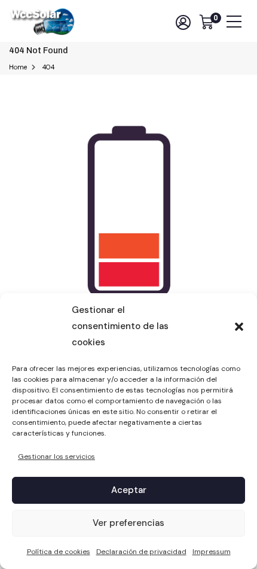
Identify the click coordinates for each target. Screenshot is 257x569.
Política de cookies (58, 551)
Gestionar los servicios (56, 456)
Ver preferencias (128, 523)
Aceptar (128, 490)
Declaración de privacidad (141, 551)
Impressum (211, 551)
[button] (239, 327)
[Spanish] (162, 22)
